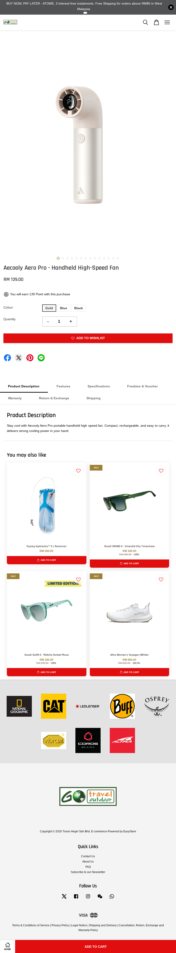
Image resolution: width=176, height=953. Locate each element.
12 (108, 258)
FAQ (88, 866)
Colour (8, 307)
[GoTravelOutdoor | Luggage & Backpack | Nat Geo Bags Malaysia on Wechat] (100, 898)
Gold (49, 308)
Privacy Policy (60, 925)
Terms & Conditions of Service (31, 925)
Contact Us (88, 856)
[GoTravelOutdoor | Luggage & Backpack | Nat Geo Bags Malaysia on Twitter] (64, 898)
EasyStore (129, 831)
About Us (88, 861)
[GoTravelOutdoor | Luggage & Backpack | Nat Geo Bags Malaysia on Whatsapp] (112, 898)
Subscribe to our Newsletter (88, 872)
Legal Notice (79, 925)
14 (117, 258)
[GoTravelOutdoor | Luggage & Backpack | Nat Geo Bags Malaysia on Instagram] (88, 898)
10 (99, 258)
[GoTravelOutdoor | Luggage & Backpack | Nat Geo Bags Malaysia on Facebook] (76, 898)
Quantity (9, 319)
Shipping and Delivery (103, 925)
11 (104, 258)
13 (113, 258)
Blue (63, 308)
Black (78, 308)
